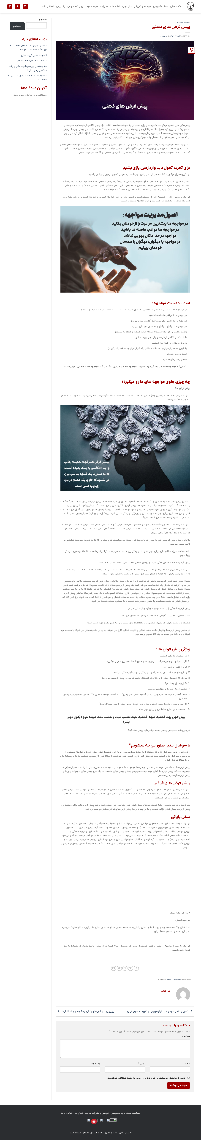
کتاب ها (116, 6)
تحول (105, 6)
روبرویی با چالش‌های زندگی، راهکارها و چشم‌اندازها (87, 1011)
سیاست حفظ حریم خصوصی (125, 1113)
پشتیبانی (60, 6)
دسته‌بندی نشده (183, 22)
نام (187, 1063)
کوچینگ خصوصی (75, 6)
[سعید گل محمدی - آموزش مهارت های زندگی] (190, 6)
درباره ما (79, 1113)
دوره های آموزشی (142, 6)
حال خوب (126, 6)
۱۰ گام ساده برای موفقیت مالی (31, 60)
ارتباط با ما (49, 6)
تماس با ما (66, 1113)
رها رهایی (163, 36)
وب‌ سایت (95, 1063)
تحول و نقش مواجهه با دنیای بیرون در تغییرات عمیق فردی (158, 1011)
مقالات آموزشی (160, 6)
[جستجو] (25, 6)
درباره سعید (92, 6)
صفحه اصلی (176, 6)
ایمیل (141, 1063)
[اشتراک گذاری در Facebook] (136, 968)
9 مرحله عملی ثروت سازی (34, 55)
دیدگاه (186, 1036)
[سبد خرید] (9, 6)
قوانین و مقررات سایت (97, 1113)
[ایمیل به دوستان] (125, 968)
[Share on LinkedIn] (113, 968)
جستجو (43, 19)
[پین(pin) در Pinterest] (119, 968)
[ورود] (17, 6)
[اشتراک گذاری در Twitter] (130, 968)
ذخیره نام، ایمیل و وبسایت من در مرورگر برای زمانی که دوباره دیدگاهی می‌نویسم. (146, 1078)
